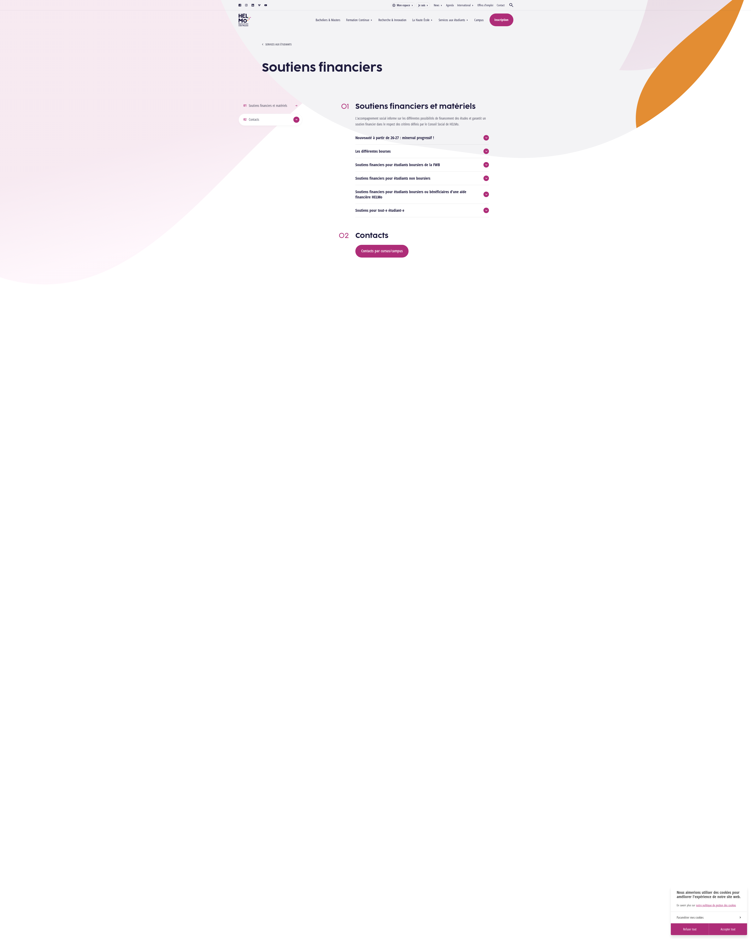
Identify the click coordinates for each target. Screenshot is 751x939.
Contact (501, 5)
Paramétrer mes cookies (690, 917)
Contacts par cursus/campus (382, 250)
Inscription (501, 19)
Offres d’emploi (485, 5)
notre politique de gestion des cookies (716, 905)
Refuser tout (689, 929)
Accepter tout (728, 929)
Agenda (450, 5)
